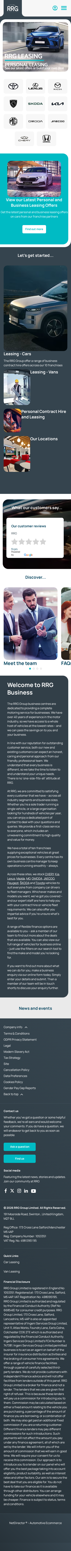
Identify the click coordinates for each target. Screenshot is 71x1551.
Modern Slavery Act (16, 1052)
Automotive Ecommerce (46, 1523)
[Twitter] (12, 1191)
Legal (7, 1046)
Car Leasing (11, 1262)
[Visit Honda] (46, 138)
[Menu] (64, 8)
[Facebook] (6, 1191)
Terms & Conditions (16, 1033)
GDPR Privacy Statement (20, 1039)
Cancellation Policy (16, 1070)
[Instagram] (19, 1191)
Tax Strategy (12, 1058)
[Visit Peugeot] (13, 103)
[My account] (55, 8)
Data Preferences (15, 1076)
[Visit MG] (13, 121)
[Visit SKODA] (35, 103)
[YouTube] (33, 1190)
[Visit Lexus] (35, 86)
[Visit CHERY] (24, 138)
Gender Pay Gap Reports (20, 1088)
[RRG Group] (12, 8)
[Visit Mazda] (57, 86)
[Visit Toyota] (13, 86)
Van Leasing (12, 1271)
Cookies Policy (13, 1082)
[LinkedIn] (26, 1191)
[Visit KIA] (57, 103)
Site (6, 1064)
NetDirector (17, 1523)
